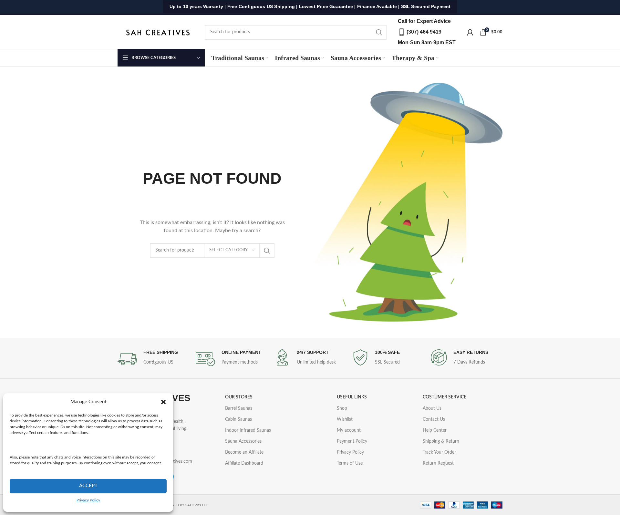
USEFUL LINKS (352, 397)
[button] (163, 402)
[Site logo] (158, 32)
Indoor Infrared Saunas (248, 430)
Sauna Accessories (243, 441)
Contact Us (434, 419)
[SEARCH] (379, 32)
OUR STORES (239, 397)
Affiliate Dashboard (244, 463)
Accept (88, 485)
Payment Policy (352, 441)
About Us (432, 408)
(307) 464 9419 (424, 32)
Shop (342, 408)
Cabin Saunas (238, 419)
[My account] (470, 32)
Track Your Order (439, 452)
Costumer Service (444, 397)
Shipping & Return (441, 441)
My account (349, 430)
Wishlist (345, 419)
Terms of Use (350, 463)
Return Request (438, 463)
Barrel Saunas (238, 408)
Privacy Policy (88, 500)
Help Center (435, 430)
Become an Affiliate (244, 452)
